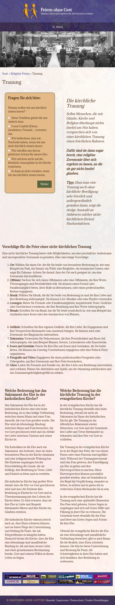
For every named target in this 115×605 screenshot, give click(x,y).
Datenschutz (77, 600)
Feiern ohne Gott (56, 9)
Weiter (44, 184)
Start (5, 73)
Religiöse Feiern (20, 73)
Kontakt (50, 600)
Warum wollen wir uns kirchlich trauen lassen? (27, 109)
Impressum (62, 600)
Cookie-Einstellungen (97, 600)
